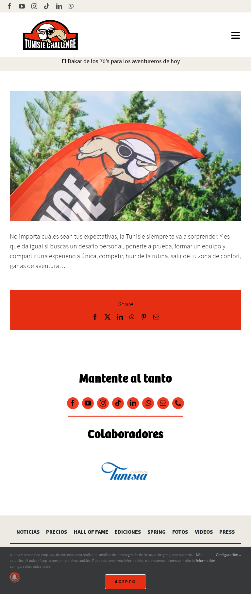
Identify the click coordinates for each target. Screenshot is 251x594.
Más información (205, 557)
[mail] (163, 403)
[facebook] (73, 403)
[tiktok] (118, 403)
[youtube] (88, 403)
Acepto (125, 582)
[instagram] (103, 403)
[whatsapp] (148, 403)
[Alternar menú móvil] (236, 35)
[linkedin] (133, 403)
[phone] (178, 403)
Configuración (227, 554)
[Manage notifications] (14, 577)
